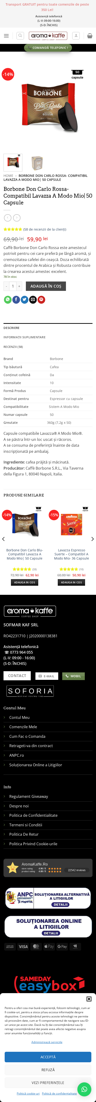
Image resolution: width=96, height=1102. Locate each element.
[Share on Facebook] (16, 300)
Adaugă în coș (46, 286)
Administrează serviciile (46, 1042)
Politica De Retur (24, 834)
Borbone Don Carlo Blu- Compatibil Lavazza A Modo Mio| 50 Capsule (24, 554)
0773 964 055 (21, 652)
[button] (89, 999)
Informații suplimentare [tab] (24, 337)
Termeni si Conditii (25, 824)
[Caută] (20, 35)
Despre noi (19, 806)
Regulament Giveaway (29, 796)
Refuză (48, 1069)
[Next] (85, 105)
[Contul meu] (76, 35)
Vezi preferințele (48, 1082)
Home (8, 175)
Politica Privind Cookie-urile (33, 843)
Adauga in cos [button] (24, 582)
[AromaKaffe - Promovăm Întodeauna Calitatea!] (48, 35)
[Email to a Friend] (33, 300)
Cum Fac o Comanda (27, 736)
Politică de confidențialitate (59, 1093)
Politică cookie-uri (28, 1093)
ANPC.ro (16, 755)
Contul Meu (19, 717)
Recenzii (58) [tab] (13, 347)
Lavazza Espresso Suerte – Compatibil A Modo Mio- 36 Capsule (71, 554)
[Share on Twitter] (24, 300)
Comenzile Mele (23, 726)
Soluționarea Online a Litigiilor (35, 764)
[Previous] (11, 105)
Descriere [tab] (11, 328)
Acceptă (48, 1057)
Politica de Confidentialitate (33, 815)
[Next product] (7, 217)
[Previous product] (16, 217)
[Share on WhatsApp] (8, 300)
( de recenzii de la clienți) (44, 229)
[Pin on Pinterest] (41, 300)
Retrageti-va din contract (31, 745)
